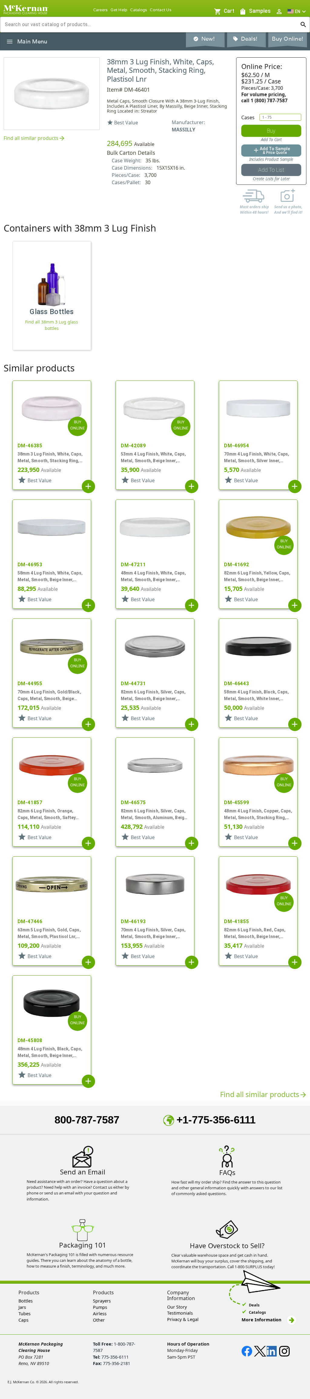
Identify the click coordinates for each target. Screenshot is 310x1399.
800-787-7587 (86, 1120)
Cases (248, 117)
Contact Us (160, 9)
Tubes (24, 1313)
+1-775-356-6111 (216, 1120)
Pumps (100, 1307)
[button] (297, 11)
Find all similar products (34, 138)
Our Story (177, 1307)
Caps (23, 1320)
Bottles (25, 1301)
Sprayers (102, 1301)
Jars (22, 1307)
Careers (100, 9)
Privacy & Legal (183, 1319)
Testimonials (180, 1313)
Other (99, 1320)
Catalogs (138, 9)
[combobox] (150, 24)
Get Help (118, 9)
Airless (100, 1313)
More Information (262, 1320)
